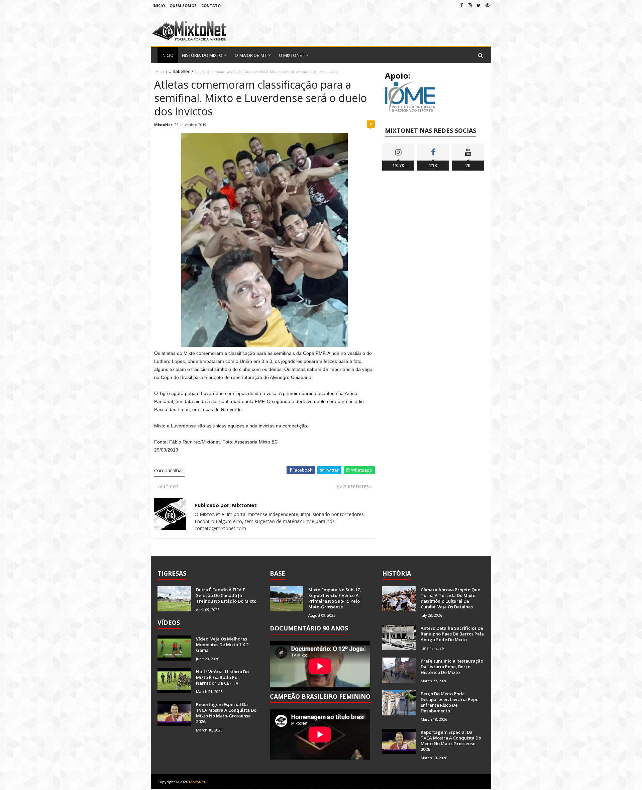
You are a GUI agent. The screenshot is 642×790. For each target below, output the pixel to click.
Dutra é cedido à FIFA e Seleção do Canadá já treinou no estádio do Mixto (226, 595)
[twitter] (479, 5)
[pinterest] (487, 5)
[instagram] (469, 5)
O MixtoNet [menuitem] (291, 55)
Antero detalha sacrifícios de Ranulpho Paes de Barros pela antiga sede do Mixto (452, 634)
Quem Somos (183, 5)
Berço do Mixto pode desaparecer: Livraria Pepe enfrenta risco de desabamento (449, 702)
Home (160, 71)
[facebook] (462, 5)
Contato (211, 5)
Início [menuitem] (168, 55)
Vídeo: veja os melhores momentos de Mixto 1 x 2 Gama (222, 644)
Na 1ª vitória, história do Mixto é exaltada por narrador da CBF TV (222, 677)
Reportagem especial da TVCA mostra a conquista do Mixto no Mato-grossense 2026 (226, 712)
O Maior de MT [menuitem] (250, 55)
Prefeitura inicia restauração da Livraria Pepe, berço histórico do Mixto (452, 666)
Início (158, 5)
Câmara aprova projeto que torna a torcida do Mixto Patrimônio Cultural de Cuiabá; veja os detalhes (450, 598)
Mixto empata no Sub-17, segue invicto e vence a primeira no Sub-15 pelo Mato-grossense (334, 598)
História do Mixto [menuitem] (202, 55)
